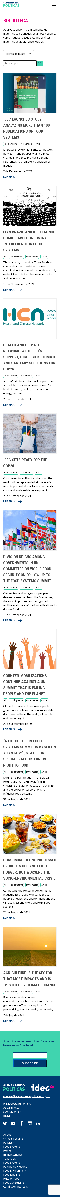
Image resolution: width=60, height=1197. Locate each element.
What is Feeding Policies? (13, 1140)
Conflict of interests (15, 1186)
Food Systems (11, 1146)
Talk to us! (9, 1158)
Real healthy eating (15, 1166)
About (7, 1134)
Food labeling (11, 1174)
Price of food (11, 1178)
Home (7, 1150)
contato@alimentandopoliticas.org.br (26, 1096)
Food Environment (14, 1170)
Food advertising (13, 1182)
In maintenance (13, 1154)
